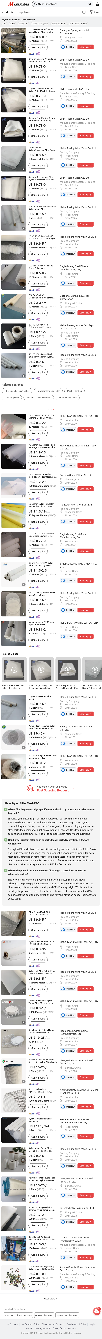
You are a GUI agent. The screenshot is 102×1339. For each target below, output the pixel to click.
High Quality (39, 697)
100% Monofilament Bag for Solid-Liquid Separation (40, 30)
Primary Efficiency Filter (40, 24)
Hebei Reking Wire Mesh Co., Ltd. (78, 148)
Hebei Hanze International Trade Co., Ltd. (78, 447)
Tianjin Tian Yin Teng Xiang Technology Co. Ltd (75, 1239)
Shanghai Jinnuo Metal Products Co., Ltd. (78, 728)
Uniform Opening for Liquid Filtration (42, 60)
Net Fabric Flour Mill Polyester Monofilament (41, 972)
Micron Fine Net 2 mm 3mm (41, 593)
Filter (4, 24)
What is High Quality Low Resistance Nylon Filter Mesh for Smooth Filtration (40, 686)
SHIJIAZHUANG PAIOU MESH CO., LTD (78, 565)
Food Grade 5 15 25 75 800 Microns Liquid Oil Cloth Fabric (42, 416)
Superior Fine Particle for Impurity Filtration (41, 119)
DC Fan (12, 24)
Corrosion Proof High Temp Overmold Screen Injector (42, 1267)
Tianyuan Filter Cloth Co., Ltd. (76, 504)
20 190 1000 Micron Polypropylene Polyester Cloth (39, 325)
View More (49, 1298)
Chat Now (70, 47)
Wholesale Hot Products (53, 1324)
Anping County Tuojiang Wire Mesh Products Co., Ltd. (79, 1091)
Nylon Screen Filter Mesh (78, 24)
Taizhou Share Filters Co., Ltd (76, 475)
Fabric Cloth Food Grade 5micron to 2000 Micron (40, 1149)
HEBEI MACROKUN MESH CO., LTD (79, 416)
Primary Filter (23, 24)
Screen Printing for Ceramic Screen (41, 1208)
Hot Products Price (30, 1324)
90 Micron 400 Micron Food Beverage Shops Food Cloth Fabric (41, 446)
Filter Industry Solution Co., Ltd (77, 1208)
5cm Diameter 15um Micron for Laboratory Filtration (41, 1031)
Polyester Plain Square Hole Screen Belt (42, 1060)
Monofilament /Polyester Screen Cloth (42, 148)
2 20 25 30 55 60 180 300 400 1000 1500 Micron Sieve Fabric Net (42, 237)
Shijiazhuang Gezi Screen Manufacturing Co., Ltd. (74, 535)
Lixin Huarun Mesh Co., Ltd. (75, 59)
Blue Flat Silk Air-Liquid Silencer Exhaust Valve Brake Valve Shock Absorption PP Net (41, 1238)
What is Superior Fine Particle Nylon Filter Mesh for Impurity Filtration (67, 686)
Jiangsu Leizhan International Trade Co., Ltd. (76, 1062)
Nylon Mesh (15, 397)
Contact (72, 1328)
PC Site (82, 1324)
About (29, 1328)
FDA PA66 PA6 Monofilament (42, 207)
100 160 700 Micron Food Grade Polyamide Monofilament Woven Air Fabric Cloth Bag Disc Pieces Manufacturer (41, 266)
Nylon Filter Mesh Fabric (34, 390)
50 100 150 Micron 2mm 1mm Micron (40, 355)
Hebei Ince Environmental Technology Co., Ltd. (74, 1032)
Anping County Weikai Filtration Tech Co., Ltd (77, 1268)
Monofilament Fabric (40, 1119)
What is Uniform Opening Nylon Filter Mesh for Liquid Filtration (13, 686)
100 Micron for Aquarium (39, 913)
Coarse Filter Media (62, 390)
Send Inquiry (38, 47)
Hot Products (12, 1324)
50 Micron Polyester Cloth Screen (41, 505)
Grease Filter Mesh (44, 1315)
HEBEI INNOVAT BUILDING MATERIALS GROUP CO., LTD (76, 1121)
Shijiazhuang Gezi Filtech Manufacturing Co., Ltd (74, 268)
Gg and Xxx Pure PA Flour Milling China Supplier (40, 564)
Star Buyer (72, 1324)
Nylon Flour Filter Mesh (67, 1315)
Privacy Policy (59, 1328)
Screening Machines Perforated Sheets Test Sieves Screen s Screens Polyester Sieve (41, 1090)
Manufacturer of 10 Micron (41, 623)
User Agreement (42, 1328)
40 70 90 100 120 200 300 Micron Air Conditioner (41, 942)
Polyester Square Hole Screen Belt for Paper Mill (42, 1179)
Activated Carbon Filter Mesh (18, 1315)
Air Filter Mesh (35, 397)
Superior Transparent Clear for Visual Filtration (41, 178)
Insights (92, 1324)
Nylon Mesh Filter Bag (59, 24)
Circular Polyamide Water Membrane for (40, 1001)
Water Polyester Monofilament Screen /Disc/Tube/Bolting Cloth (41, 727)
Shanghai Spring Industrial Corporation (74, 31)
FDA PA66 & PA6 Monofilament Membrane (41, 296)
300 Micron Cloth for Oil (42, 756)
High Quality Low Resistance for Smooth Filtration (42, 89)
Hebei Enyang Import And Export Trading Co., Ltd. (78, 327)
